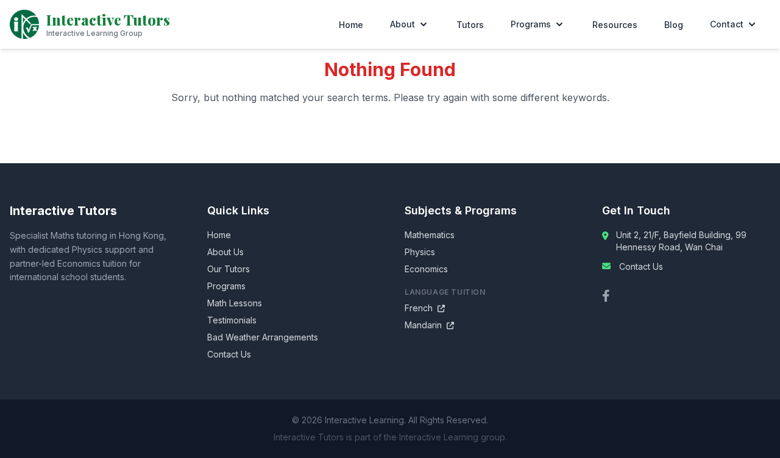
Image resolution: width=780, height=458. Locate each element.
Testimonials (232, 320)
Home (351, 24)
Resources (614, 24)
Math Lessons (234, 303)
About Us (225, 252)
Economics (426, 269)
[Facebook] (606, 296)
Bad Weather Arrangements (262, 337)
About (402, 24)
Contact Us (229, 354)
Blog (673, 24)
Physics (420, 252)
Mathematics (430, 235)
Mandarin (429, 325)
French (425, 308)
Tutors (470, 24)
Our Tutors (228, 269)
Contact (726, 24)
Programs (531, 24)
